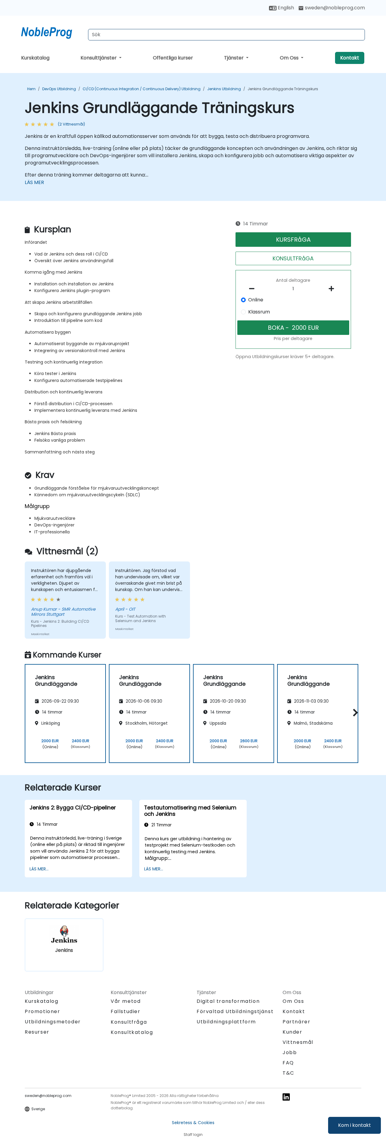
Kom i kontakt (354, 1125)
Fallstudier (126, 1011)
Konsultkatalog (132, 1032)
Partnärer (296, 1021)
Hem (31, 88)
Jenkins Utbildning (224, 88)
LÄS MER (34, 182)
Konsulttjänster (99, 57)
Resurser (37, 1031)
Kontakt (349, 57)
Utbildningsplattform (226, 1021)
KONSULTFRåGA (293, 258)
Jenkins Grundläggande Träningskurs (283, 88)
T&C (288, 1073)
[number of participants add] (333, 289)
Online (255, 299)
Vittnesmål (298, 1042)
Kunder (292, 1031)
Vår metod (126, 1001)
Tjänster (234, 57)
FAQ (288, 1062)
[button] (354, 712)
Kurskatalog (35, 57)
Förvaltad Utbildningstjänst (235, 1011)
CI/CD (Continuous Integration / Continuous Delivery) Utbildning (142, 88)
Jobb (290, 1052)
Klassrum (259, 311)
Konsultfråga (129, 1022)
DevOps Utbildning (59, 88)
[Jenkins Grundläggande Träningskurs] (52, 31)
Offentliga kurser (173, 57)
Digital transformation (228, 1001)
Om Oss (290, 57)
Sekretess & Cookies (193, 1123)
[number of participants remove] (253, 289)
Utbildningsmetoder (53, 1021)
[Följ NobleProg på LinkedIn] (286, 1096)
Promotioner (42, 1011)
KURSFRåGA (293, 239)
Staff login (193, 1134)
